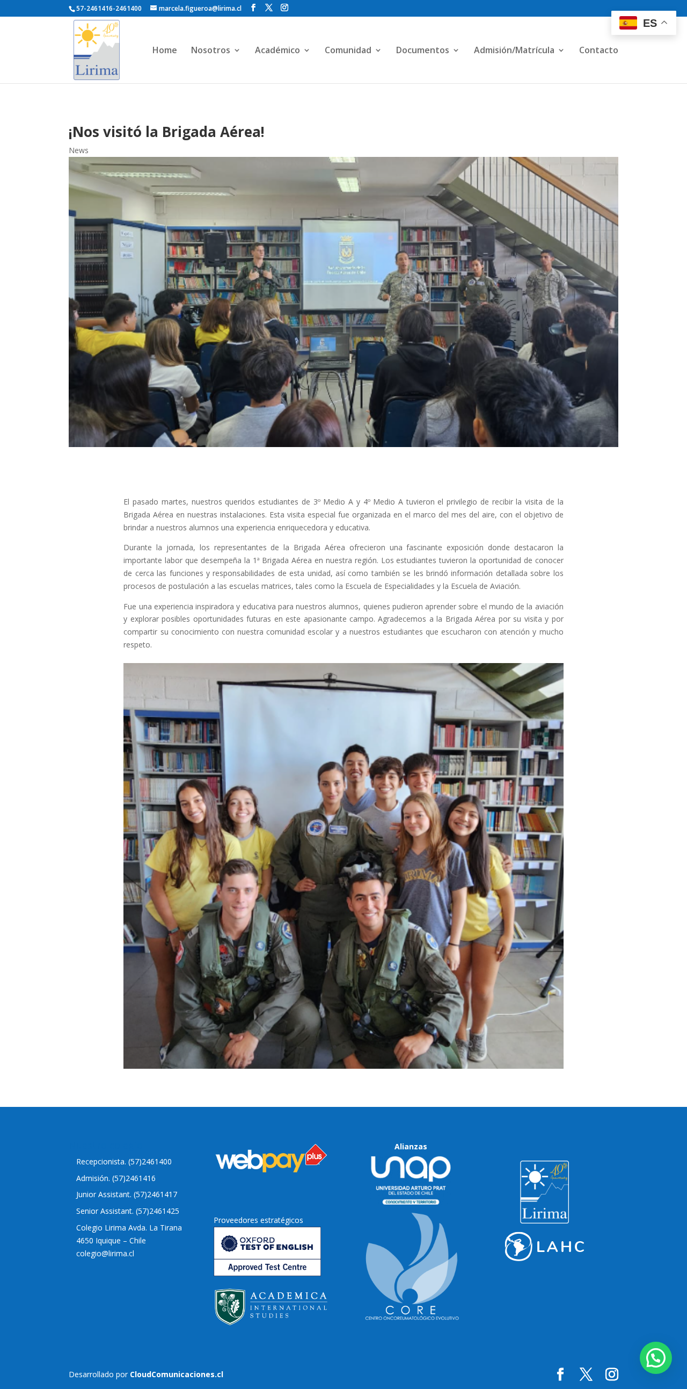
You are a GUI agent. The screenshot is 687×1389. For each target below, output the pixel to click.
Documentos (422, 51)
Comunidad (348, 51)
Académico (277, 51)
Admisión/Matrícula (514, 51)
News (79, 150)
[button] (656, 1358)
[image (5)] (343, 1066)
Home (164, 51)
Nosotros (210, 51)
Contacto (598, 51)
